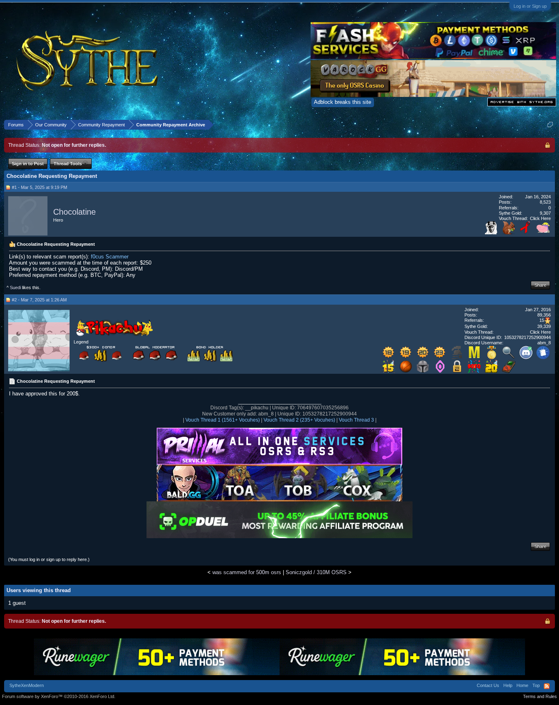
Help (507, 685)
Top (536, 685)
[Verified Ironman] (457, 357)
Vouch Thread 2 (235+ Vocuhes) (299, 420)
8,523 (545, 202)
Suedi (15, 287)
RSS (547, 686)
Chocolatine (74, 211)
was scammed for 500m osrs (246, 572)
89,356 (544, 314)
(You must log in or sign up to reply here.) (49, 559)
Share (540, 285)
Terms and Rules (540, 696)
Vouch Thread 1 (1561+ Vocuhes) (222, 420)
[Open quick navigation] (550, 124)
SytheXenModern (26, 685)
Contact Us (488, 685)
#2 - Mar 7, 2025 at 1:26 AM (39, 299)
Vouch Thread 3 (356, 420)
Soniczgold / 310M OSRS (316, 572)
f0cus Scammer (109, 257)
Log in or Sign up (530, 6)
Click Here (540, 218)
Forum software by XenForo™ (58, 696)
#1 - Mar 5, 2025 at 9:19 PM (39, 187)
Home (522, 685)
